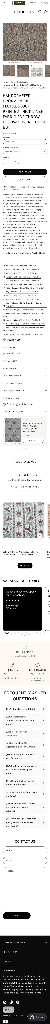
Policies (7, 961)
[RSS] (18, 1002)
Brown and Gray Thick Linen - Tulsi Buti (22, 269)
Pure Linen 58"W (10, 368)
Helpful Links (10, 952)
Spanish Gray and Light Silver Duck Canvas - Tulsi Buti (24, 304)
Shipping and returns (13, 412)
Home (5, 82)
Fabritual (12, 1016)
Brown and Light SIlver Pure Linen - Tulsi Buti (25, 309)
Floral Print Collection (19, 82)
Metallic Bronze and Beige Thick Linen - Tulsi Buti (25, 314)
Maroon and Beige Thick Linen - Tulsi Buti (23, 277)
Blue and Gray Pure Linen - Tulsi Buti (21, 265)
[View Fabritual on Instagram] (5, 1002)
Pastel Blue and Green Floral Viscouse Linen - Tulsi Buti (25, 329)
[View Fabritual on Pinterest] (11, 1002)
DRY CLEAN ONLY (10, 347)
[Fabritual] (25, 12)
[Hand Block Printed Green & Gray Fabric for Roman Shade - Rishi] (13, 431)
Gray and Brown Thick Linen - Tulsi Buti (22, 280)
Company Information (14, 942)
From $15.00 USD (30, 554)
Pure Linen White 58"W (12, 383)
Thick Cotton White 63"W (13, 390)
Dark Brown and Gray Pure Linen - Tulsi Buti (24, 334)
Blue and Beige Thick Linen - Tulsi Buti (22, 273)
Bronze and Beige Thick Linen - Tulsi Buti (23, 299)
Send (16, 916)
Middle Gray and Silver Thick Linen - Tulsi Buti (25, 288)
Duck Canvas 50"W (11, 398)
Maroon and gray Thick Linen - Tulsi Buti (23, 320)
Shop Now (25, 565)
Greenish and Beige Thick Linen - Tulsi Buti (24, 284)
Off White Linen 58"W (12, 376)
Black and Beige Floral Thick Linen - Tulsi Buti (25, 324)
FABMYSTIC (19, 2)
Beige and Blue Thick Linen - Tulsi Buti (22, 292)
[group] (25, 609)
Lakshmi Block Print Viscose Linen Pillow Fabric (20, 553)
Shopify (27, 1016)
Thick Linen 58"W (10, 361)
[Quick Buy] (39, 535)
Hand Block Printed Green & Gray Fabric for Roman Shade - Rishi (33, 427)
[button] (40, 12)
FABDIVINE (7, 2)
